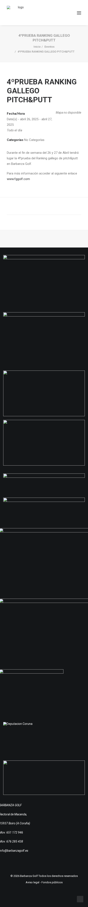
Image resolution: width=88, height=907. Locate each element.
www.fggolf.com (18, 179)
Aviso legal (32, 882)
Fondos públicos (52, 882)
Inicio (37, 46)
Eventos (49, 46)
